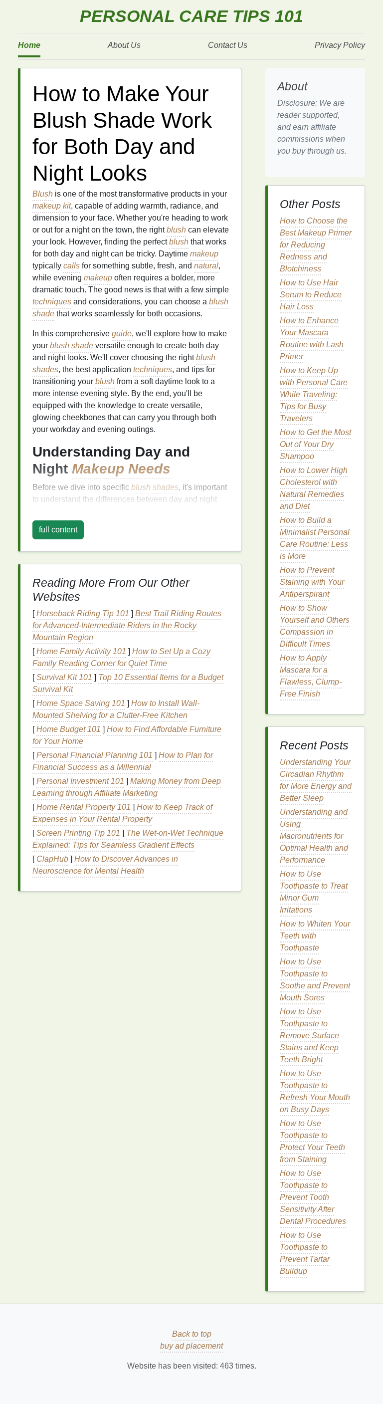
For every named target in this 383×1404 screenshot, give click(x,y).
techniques (51, 301)
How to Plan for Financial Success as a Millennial (122, 761)
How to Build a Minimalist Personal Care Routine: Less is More (315, 538)
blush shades (155, 487)
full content (58, 529)
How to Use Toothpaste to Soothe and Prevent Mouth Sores (315, 979)
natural (206, 265)
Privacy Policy (340, 45)
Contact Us (227, 45)
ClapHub (52, 859)
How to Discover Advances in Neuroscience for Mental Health (105, 865)
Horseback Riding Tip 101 (82, 613)
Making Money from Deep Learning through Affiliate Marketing (126, 787)
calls (71, 265)
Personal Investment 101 (80, 781)
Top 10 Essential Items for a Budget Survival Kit (127, 683)
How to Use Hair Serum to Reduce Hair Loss (311, 294)
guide (122, 333)
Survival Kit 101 (64, 677)
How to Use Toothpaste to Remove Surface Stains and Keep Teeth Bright (309, 1035)
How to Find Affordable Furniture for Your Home (126, 735)
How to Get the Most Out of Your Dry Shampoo (315, 444)
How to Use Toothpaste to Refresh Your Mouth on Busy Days (315, 1091)
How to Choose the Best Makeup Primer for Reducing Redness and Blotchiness (316, 245)
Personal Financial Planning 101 (94, 755)
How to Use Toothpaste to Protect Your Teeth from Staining (312, 1141)
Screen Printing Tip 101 (78, 833)
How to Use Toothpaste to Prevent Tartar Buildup (305, 1253)
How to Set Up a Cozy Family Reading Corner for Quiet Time (121, 657)
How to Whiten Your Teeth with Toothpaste (315, 936)
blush (176, 230)
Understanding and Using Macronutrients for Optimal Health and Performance (314, 836)
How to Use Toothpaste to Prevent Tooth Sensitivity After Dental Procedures (313, 1197)
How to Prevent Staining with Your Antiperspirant (312, 582)
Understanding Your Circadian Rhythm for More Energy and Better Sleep (316, 780)
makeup (204, 253)
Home (29, 45)
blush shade (71, 345)
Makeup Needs (121, 468)
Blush (42, 194)
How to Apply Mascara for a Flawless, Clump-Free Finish (311, 676)
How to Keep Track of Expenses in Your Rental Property (122, 813)
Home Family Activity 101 (81, 651)
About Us (124, 45)
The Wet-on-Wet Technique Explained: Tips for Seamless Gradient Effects (127, 839)
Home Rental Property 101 (83, 807)
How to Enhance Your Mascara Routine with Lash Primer (312, 338)
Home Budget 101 (68, 729)
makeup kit (51, 206)
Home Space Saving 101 (80, 703)
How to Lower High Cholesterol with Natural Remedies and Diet (314, 488)
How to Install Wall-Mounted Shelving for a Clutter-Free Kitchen (115, 709)
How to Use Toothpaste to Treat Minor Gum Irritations (314, 892)
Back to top (191, 1334)
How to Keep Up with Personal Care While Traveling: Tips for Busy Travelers (314, 394)
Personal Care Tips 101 (191, 16)
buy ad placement (191, 1346)
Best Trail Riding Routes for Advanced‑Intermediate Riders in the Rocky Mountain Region (126, 625)
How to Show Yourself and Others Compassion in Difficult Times (315, 626)
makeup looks (57, 511)
